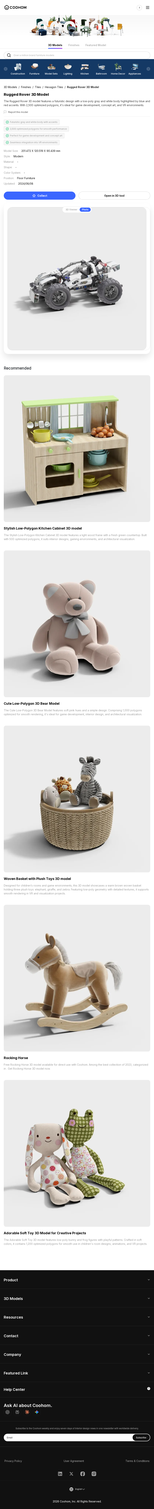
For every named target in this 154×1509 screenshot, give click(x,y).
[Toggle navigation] (147, 7)
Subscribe (141, 1437)
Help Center (14, 1389)
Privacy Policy (13, 1461)
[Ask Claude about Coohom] (27, 1412)
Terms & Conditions (137, 1461)
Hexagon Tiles (54, 87)
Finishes (73, 45)
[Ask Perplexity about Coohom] (17, 1412)
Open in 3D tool (114, 195)
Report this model (18, 112)
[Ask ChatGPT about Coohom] (7, 1412)
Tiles (38, 87)
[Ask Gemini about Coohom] (37, 1412)
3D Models (55, 45)
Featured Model (95, 45)
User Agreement (74, 1461)
